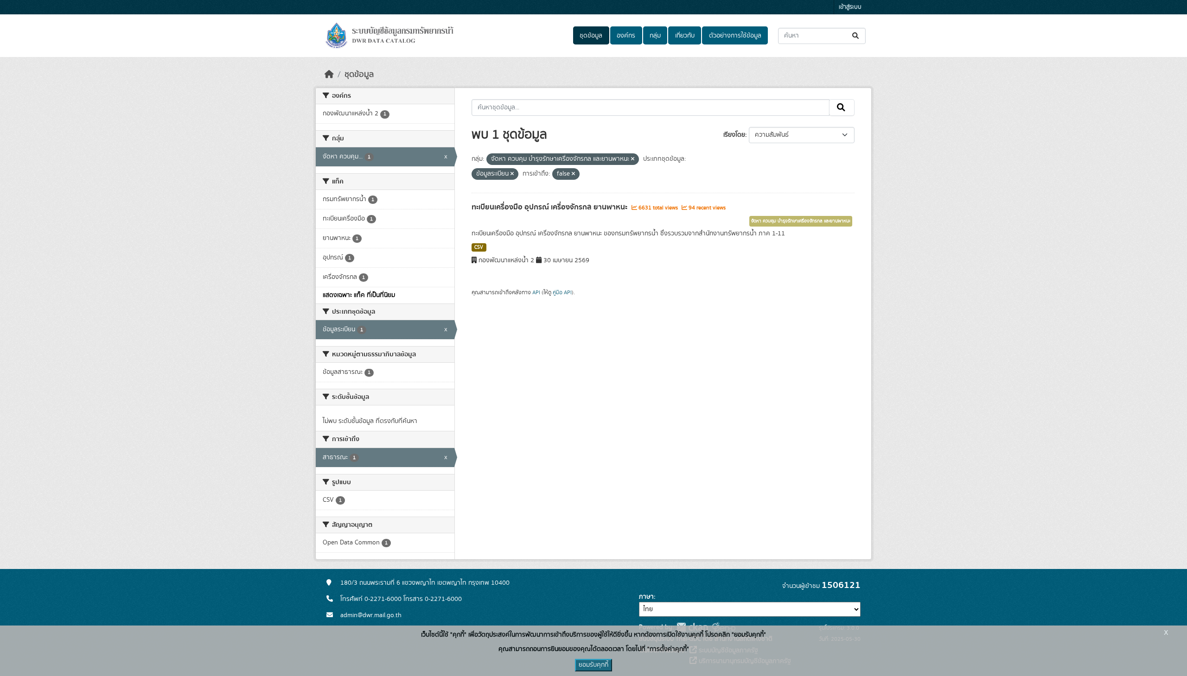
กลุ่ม (655, 35)
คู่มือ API (562, 292)
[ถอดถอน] (632, 159)
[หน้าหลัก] (329, 75)
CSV (478, 247)
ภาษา (646, 596)
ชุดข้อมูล (591, 35)
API (536, 292)
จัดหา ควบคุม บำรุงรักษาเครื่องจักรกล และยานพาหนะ (800, 221)
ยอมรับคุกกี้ (593, 665)
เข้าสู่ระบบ (850, 7)
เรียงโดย (734, 134)
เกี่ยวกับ (685, 35)
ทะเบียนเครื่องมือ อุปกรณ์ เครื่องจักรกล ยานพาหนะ (550, 207)
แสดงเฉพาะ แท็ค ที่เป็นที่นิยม (359, 295)
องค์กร (626, 35)
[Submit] (856, 36)
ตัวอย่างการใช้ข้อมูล (735, 35)
